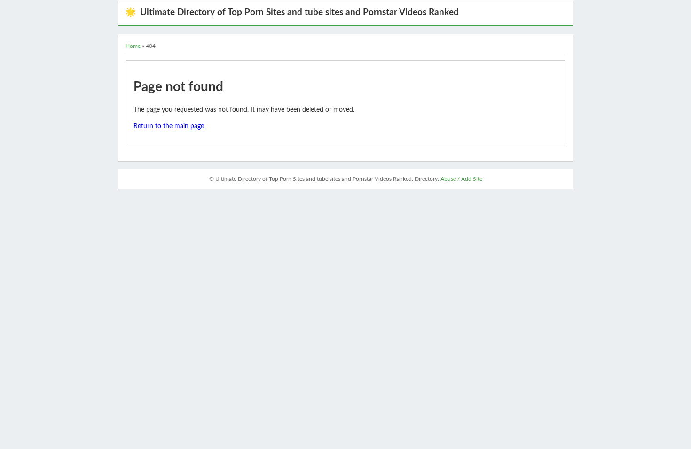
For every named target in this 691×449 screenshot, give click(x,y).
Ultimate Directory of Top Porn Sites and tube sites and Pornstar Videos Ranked (292, 12)
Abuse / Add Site (461, 179)
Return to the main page (168, 126)
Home (133, 46)
